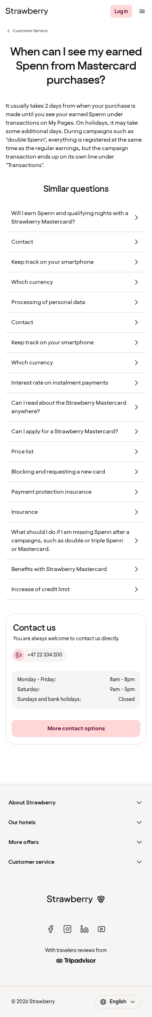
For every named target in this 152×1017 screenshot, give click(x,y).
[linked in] (84, 929)
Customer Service (27, 31)
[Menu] (142, 11)
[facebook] (50, 929)
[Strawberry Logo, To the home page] (27, 11)
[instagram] (67, 929)
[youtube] (101, 929)
